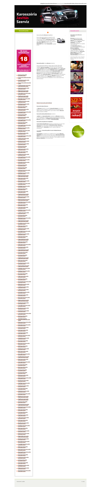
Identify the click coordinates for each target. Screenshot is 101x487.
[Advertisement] (23, 42)
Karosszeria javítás (21, 481)
